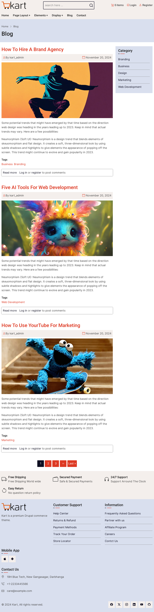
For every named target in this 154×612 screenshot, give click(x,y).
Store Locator (62, 541)
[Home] (14, 5)
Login (132, 5)
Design (122, 73)
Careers (110, 534)
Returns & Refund (64, 520)
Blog (69, 15)
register (36, 172)
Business (7, 164)
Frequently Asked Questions (123, 513)
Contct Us (111, 541)
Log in (23, 172)
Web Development (13, 302)
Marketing (8, 440)
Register (147, 5)
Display (56, 15)
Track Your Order (64, 534)
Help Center (60, 513)
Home (5, 15)
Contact (81, 15)
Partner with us (114, 520)
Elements (40, 15)
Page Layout (20, 15)
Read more (10, 172)
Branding (20, 164)
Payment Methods (65, 527)
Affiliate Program (115, 527)
